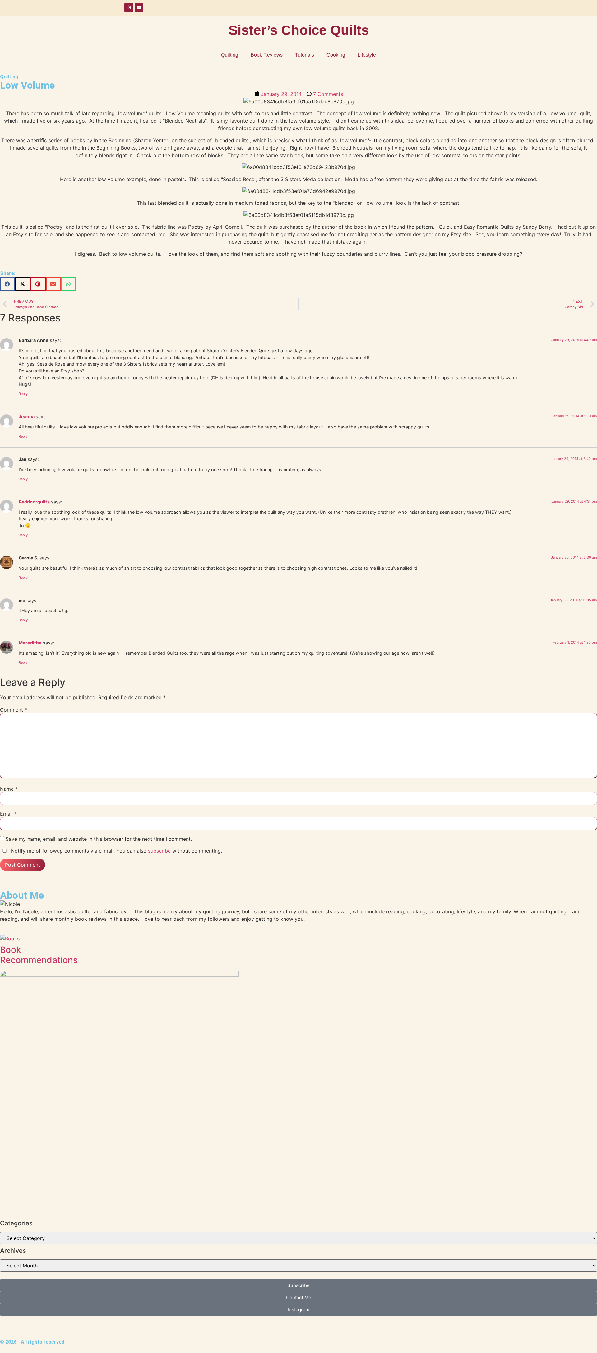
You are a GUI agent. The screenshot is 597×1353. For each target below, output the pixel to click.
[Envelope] (139, 7)
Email (8, 813)
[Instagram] (128, 7)
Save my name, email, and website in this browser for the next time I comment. (99, 838)
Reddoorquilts (34, 501)
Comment (13, 709)
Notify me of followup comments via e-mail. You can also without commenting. (115, 850)
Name (9, 788)
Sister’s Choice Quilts (299, 30)
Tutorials (304, 55)
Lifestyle (367, 55)
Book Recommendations (39, 955)
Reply (23, 393)
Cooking (335, 55)
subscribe (159, 851)
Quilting (229, 55)
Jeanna (27, 416)
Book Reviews (267, 55)
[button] (7, 284)
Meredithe (30, 642)
